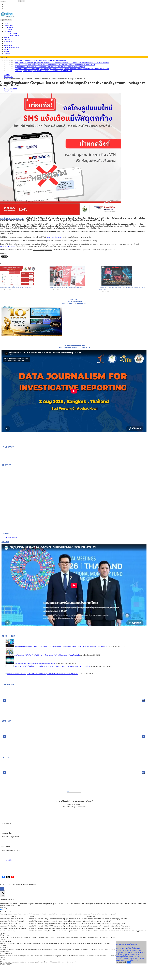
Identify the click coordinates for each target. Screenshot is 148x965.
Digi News (7, 31)
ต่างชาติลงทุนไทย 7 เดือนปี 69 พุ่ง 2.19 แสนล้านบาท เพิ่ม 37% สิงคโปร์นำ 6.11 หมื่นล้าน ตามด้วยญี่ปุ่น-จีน (50, 67)
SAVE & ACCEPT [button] (6, 964)
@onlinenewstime (11, 537)
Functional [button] (3, 933)
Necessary (5, 910)
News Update (8, 25)
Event (10, 29)
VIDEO (5, 541)
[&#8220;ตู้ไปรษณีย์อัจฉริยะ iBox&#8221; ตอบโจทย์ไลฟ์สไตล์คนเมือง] (73, 276)
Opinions (7, 39)
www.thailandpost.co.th (55, 237)
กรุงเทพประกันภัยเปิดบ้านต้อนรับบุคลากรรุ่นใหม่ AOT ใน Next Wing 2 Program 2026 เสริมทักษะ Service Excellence (52, 666)
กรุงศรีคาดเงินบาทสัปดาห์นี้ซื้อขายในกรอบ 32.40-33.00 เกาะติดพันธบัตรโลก (40, 61)
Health (6, 37)
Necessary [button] (3, 908)
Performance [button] (4, 939)
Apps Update (12, 33)
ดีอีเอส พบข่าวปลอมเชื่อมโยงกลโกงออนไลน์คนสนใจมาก (17, 287)
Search (22, 1)
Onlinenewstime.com (12, 218)
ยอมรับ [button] (129, 962)
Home (6, 23)
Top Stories (8, 41)
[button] (4, 700)
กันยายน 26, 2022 (10, 89)
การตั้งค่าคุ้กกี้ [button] (121, 962)
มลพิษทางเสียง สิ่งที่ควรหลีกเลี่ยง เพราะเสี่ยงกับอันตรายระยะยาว (34, 664)
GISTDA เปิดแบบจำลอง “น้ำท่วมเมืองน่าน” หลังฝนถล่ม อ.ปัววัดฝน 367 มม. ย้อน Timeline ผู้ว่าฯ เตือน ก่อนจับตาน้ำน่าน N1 (55, 65)
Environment (8, 45)
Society (6, 52)
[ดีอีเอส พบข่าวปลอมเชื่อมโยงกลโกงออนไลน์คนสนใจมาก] (24, 276)
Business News (9, 27)
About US (9, 860)
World (6, 43)
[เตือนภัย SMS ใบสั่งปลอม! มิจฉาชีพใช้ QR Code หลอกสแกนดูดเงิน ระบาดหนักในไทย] (122, 276)
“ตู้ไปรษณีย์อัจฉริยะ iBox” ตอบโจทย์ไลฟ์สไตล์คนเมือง (66, 287)
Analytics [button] (3, 945)
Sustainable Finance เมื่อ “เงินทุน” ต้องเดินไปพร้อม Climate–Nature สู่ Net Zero (52, 674)
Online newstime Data (11, 47)
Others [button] (2, 958)
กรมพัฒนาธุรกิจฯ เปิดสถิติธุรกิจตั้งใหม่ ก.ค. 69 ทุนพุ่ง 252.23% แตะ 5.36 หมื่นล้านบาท (43, 71)
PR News (7, 50)
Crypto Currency (13, 35)
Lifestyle (7, 54)
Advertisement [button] (5, 952)
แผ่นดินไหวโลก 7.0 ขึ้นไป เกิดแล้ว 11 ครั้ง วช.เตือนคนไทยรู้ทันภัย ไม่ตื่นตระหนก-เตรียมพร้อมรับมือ (47, 655)
